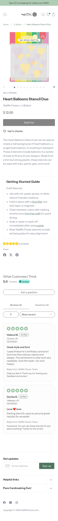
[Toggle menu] (5, 14)
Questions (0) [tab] (42, 305)
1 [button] (14, 87)
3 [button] (21, 87)
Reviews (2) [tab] (16, 305)
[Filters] (11, 314)
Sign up (46, 465)
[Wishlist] (48, 14)
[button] (10, 243)
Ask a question (29, 292)
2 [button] (17, 87)
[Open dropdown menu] (51, 479)
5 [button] (27, 87)
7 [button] (34, 87)
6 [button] (30, 87)
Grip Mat (37, 201)
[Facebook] (4, 502)
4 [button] (24, 87)
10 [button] (43, 87)
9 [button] (40, 87)
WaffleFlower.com (30, 510)
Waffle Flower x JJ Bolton (17, 105)
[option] (29, 57)
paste (40, 225)
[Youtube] (10, 502)
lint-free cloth (33, 213)
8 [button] (37, 87)
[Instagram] (17, 502)
